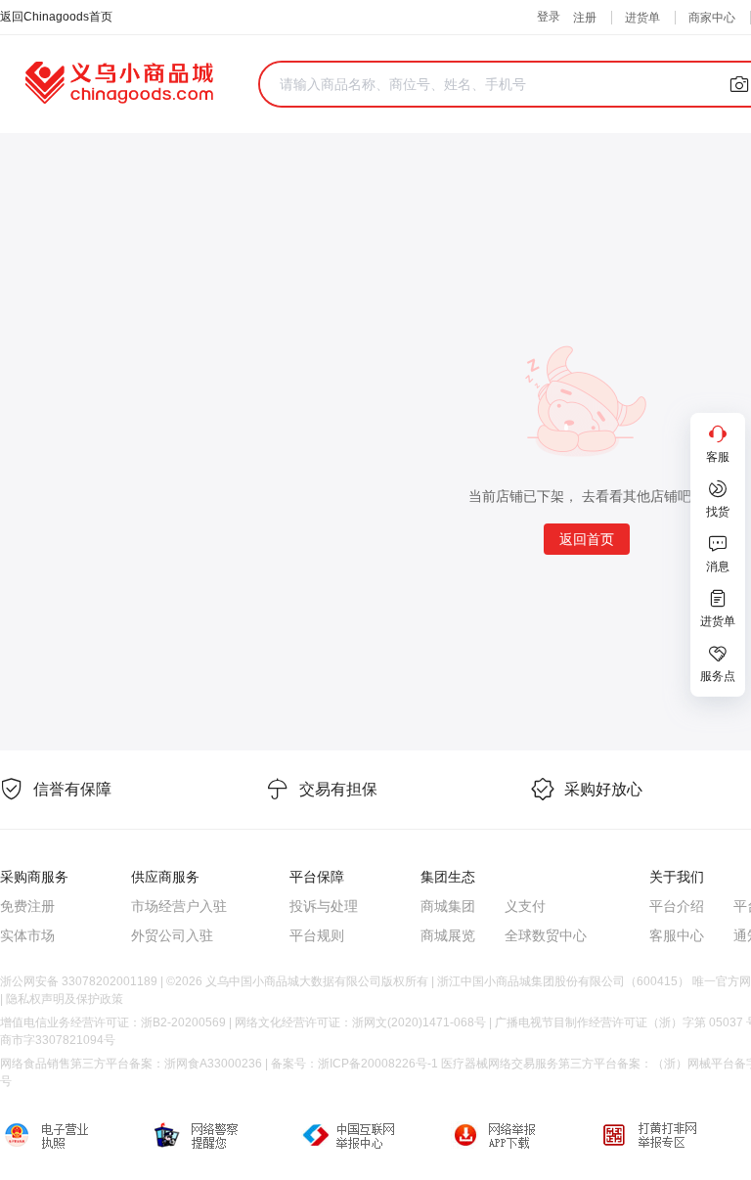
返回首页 (586, 539)
